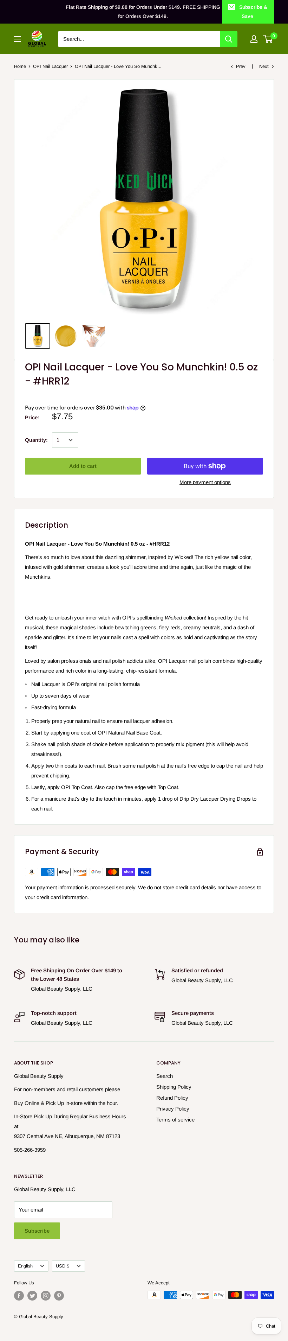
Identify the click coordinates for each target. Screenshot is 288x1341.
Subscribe (37, 1231)
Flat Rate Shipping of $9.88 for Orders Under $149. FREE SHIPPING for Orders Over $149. (143, 11)
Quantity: (36, 440)
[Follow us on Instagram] (46, 1296)
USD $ (62, 1266)
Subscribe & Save (253, 11)
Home (20, 66)
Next (264, 66)
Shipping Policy (173, 1087)
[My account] (253, 39)
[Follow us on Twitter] (32, 1296)
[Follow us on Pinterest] (59, 1296)
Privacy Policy (172, 1109)
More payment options (205, 482)
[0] (268, 39)
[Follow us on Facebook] (19, 1296)
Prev (241, 66)
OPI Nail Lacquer (50, 66)
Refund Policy (172, 1098)
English (25, 1266)
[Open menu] (17, 39)
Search (164, 1076)
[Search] (228, 39)
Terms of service (175, 1120)
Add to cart (83, 466)
